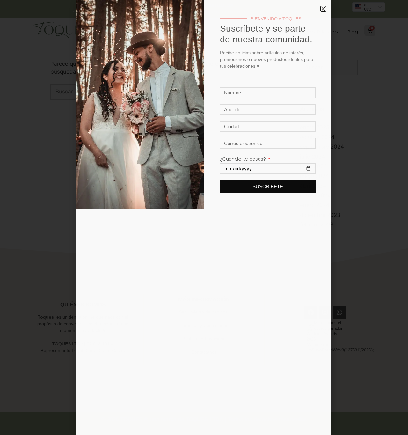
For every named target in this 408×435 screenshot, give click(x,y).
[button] (323, 8)
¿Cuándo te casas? (243, 158)
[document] (204, 217)
